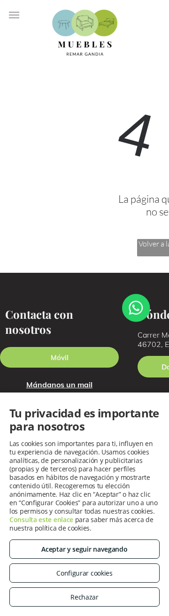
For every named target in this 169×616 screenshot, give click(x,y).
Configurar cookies (84, 573)
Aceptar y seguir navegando (84, 549)
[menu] (14, 15)
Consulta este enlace (41, 519)
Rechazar (84, 597)
